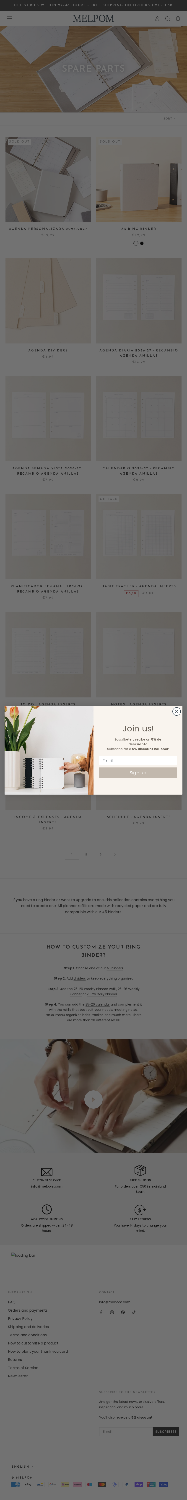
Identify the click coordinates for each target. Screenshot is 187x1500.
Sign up (138, 772)
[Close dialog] (177, 711)
